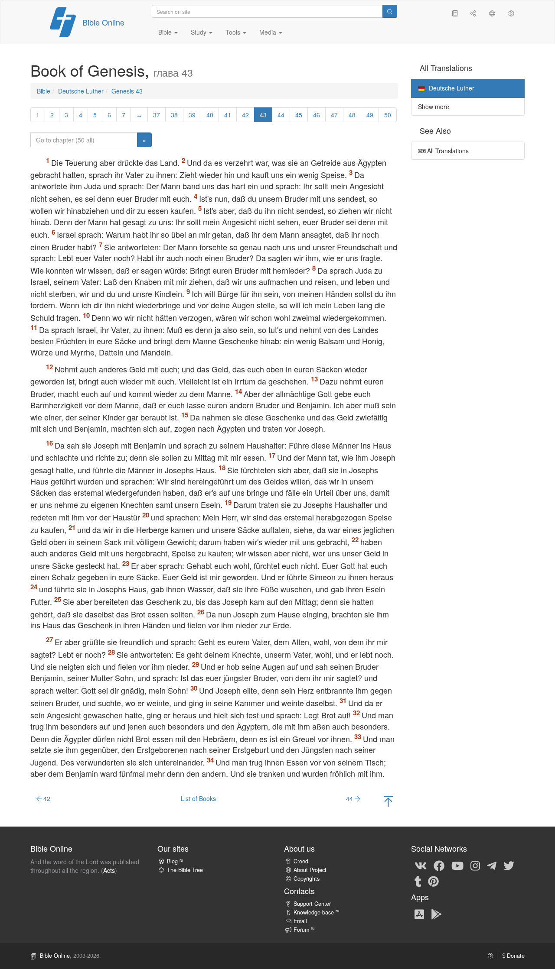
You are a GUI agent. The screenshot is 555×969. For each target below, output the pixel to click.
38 (174, 114)
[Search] (389, 11)
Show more (433, 106)
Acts (109, 870)
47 (334, 114)
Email (300, 921)
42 (245, 114)
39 (192, 114)
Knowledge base (316, 912)
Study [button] (199, 32)
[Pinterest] (433, 880)
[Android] (436, 913)
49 (369, 114)
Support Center (312, 904)
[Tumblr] (418, 880)
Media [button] (268, 32)
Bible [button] (165, 32)
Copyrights (307, 878)
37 (156, 114)
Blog (175, 861)
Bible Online (103, 22)
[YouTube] (457, 865)
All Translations (447, 150)
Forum (304, 929)
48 (352, 114)
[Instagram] (475, 865)
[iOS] (419, 913)
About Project (310, 870)
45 (298, 114)
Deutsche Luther (81, 91)
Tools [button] (233, 32)
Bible (43, 91)
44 (281, 114)
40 (209, 114)
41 (227, 114)
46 (316, 114)
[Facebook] (439, 865)
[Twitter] (508, 865)
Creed (301, 861)
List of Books (198, 798)
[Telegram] (491, 865)
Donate (515, 955)
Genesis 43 (127, 91)
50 (387, 114)
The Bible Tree (185, 870)
